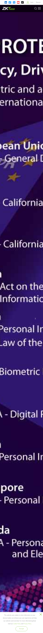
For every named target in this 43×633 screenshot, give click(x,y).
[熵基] (8, 8)
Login (31, 2)
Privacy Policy (27, 624)
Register (38, 2)
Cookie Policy (17, 624)
